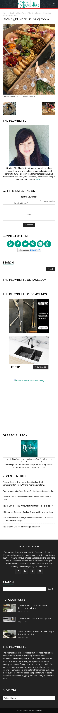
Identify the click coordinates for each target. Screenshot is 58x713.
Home (5, 13)
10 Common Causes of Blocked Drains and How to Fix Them (28, 512)
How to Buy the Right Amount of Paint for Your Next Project (28, 506)
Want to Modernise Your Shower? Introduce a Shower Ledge (28, 491)
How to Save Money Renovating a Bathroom (21, 527)
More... (39, 179)
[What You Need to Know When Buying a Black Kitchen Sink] (9, 634)
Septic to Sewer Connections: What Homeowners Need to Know (27, 498)
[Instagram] (25, 571)
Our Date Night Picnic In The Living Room (25, 13)
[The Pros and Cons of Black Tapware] (9, 619)
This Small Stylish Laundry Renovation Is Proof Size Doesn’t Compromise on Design (28, 519)
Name (29, 214)
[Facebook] (18, 571)
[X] (40, 571)
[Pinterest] (32, 571)
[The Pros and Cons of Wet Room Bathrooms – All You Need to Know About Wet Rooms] (9, 608)
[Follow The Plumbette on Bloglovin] (29, 251)
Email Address (21, 203)
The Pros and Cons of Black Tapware (34, 619)
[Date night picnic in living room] (29, 94)
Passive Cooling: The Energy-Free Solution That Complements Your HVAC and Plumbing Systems (24, 483)
